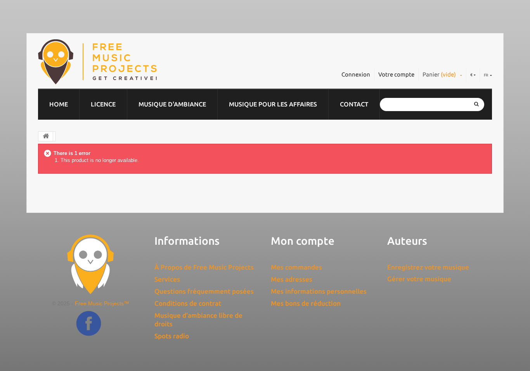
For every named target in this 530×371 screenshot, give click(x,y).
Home (58, 104)
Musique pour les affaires (273, 104)
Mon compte (302, 241)
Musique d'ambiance (172, 104)
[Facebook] (88, 329)
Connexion (355, 74)
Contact (354, 104)
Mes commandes (296, 267)
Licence (103, 104)
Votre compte (396, 74)
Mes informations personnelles (319, 291)
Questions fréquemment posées (204, 291)
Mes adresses (291, 279)
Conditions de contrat (187, 303)
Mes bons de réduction (306, 303)
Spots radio (171, 336)
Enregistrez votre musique (428, 267)
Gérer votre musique (419, 278)
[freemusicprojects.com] (132, 61)
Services (167, 279)
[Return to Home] (45, 136)
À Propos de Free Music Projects (204, 267)
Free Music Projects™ (102, 303)
